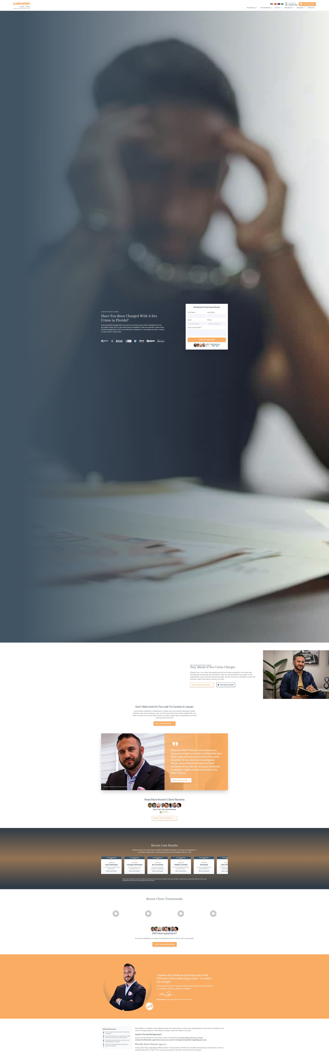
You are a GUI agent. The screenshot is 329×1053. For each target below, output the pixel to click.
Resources (300, 8)
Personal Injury (251, 8)
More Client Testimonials (163, 818)
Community (311, 8)
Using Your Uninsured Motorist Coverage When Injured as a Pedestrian (116, 1045)
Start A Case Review (179, 780)
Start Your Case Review (201, 685)
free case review (308, 4)
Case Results (288, 8)
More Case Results (111, 871)
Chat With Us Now (227, 685)
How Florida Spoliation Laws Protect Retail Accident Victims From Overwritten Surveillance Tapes (117, 1036)
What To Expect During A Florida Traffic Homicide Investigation (117, 1032)
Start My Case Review (207, 340)
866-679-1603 (167, 1040)
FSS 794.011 (153, 1047)
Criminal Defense (265, 8)
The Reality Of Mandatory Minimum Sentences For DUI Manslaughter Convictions (117, 1040)
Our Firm (277, 8)
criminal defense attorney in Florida (191, 1037)
